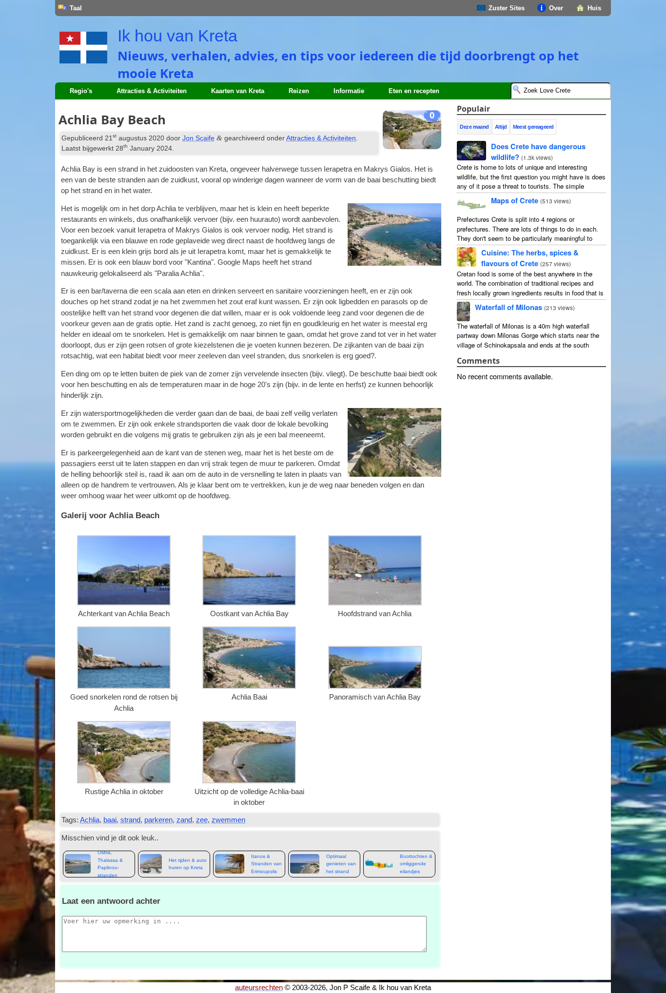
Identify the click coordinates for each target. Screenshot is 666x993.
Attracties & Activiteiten (321, 138)
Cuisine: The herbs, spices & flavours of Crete (530, 258)
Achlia (89, 820)
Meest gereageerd (533, 127)
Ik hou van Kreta (177, 35)
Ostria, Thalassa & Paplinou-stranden (110, 864)
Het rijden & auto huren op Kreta (188, 863)
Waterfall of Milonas (508, 307)
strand (130, 820)
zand (184, 820)
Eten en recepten (414, 91)
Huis (594, 8)
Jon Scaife (198, 138)
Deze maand (474, 127)
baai (110, 820)
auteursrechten (259, 988)
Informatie (348, 91)
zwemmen (228, 820)
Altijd (501, 127)
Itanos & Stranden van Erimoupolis (266, 864)
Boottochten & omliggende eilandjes (416, 864)
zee (202, 820)
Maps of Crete (514, 200)
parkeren (158, 820)
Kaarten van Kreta (237, 91)
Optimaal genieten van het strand (341, 864)
